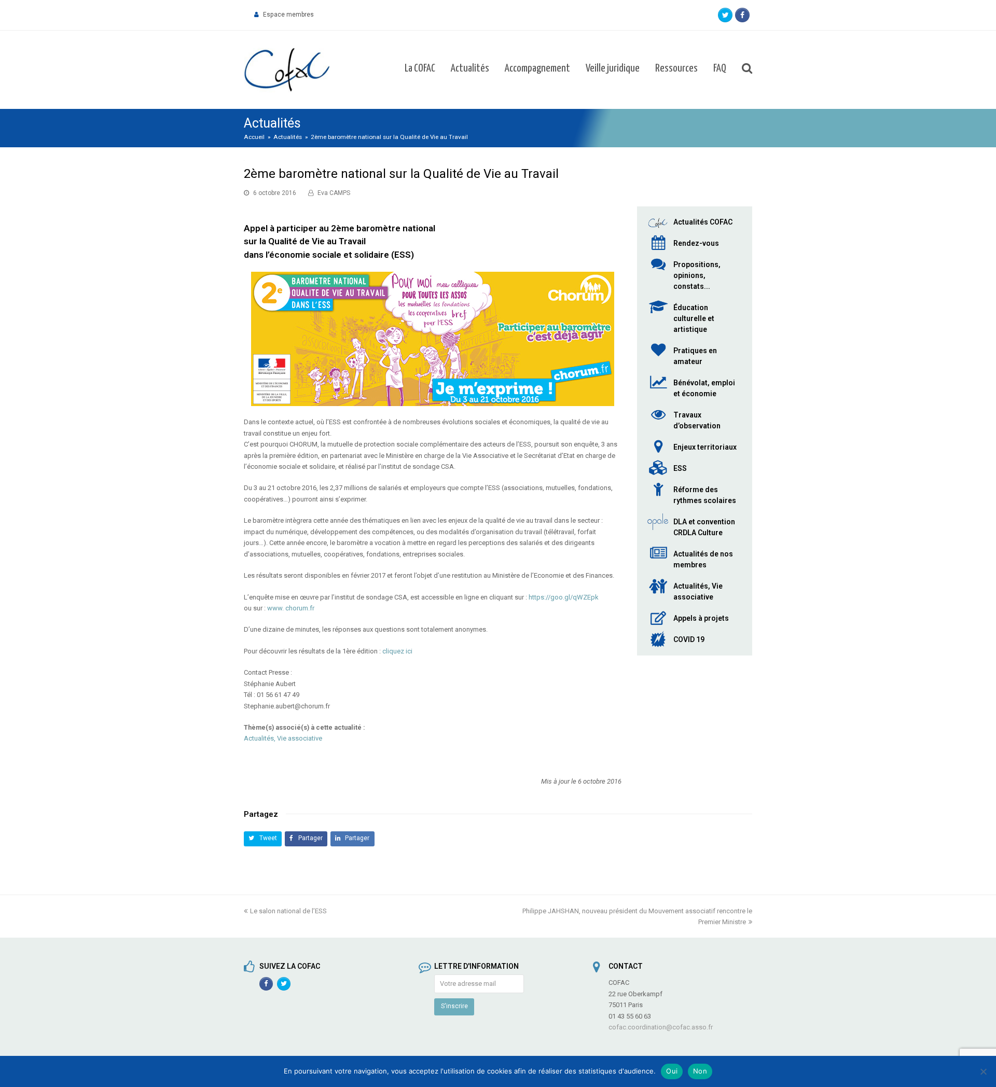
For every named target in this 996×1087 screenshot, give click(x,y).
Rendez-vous (696, 243)
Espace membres (288, 14)
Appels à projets (701, 618)
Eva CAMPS (333, 193)
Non (700, 1071)
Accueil (254, 137)
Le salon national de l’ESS (288, 911)
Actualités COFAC (702, 222)
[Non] (983, 1071)
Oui (671, 1071)
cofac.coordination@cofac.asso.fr (660, 1027)
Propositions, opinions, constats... (697, 275)
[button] (263, 838)
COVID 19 (688, 639)
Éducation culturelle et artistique (693, 318)
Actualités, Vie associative (283, 738)
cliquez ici (397, 651)
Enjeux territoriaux (705, 447)
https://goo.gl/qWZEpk (564, 597)
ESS (680, 468)
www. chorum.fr (290, 608)
